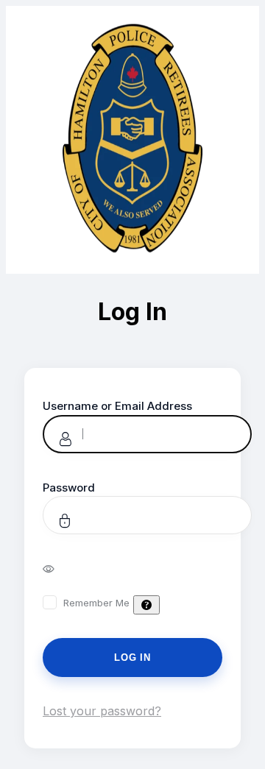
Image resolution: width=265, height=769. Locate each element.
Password (69, 488)
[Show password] (58, 568)
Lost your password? (102, 711)
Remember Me (96, 603)
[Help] (146, 604)
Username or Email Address (117, 406)
